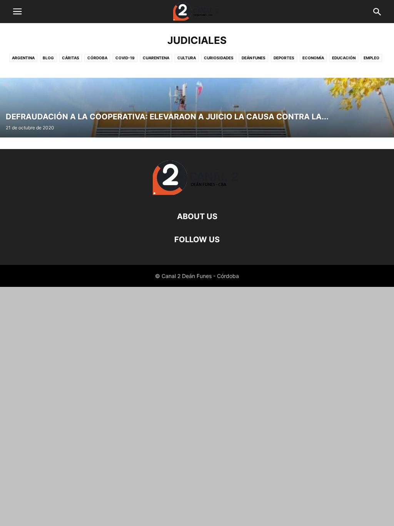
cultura (186, 57)
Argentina (23, 57)
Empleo (371, 57)
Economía (313, 57)
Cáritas (70, 57)
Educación (344, 57)
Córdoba (97, 57)
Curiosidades (219, 57)
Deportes (284, 57)
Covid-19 (125, 57)
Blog (48, 57)
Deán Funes (253, 57)
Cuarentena (156, 57)
